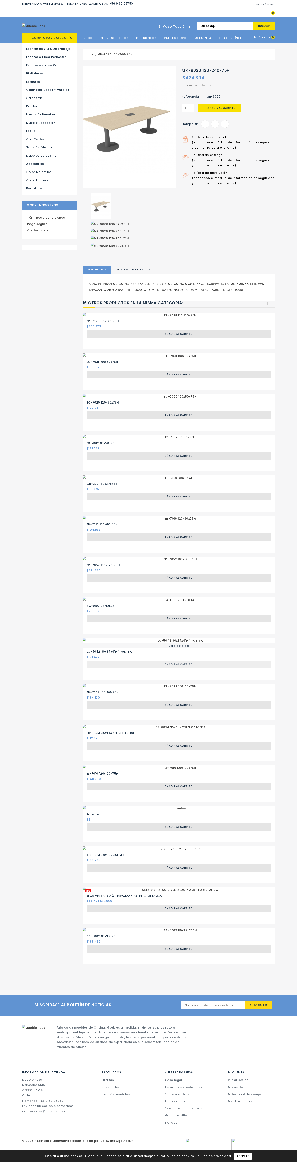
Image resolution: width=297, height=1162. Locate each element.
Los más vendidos (116, 1094)
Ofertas (108, 1080)
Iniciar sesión (238, 1080)
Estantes (33, 82)
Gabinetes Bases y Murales (47, 90)
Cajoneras (34, 98)
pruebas (93, 814)
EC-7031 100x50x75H (102, 362)
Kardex (31, 106)
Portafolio (34, 188)
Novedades (111, 1087)
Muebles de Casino (41, 156)
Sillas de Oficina (39, 147)
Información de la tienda (43, 1072)
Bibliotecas (35, 73)
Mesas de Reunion (40, 114)
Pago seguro (175, 38)
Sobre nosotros (114, 38)
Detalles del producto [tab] (133, 269)
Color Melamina (38, 172)
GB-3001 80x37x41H (102, 484)
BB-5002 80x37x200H (103, 936)
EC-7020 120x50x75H (103, 402)
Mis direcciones (240, 1101)
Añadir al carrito (219, 108)
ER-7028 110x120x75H (103, 321)
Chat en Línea (230, 38)
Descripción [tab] (97, 269)
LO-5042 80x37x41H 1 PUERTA (109, 652)
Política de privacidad (213, 1156)
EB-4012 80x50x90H (102, 443)
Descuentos (146, 38)
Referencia (190, 97)
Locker (31, 131)
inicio (87, 38)
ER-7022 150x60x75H (103, 692)
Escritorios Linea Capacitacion (50, 65)
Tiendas (171, 1123)
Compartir (205, 124)
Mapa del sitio (176, 1115)
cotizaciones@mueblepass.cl (45, 1111)
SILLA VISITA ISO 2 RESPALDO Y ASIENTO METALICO (125, 896)
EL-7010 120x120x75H (102, 774)
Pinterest (225, 124)
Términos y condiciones (46, 218)
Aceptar (242, 1156)
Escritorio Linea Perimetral (46, 57)
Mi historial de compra (246, 1094)
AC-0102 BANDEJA (101, 606)
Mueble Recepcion (40, 123)
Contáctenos (37, 230)
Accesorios (35, 164)
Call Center (35, 139)
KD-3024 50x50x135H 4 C (106, 855)
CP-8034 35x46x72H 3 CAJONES (111, 733)
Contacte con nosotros (183, 1108)
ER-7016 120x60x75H (102, 524)
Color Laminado (39, 180)
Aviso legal (173, 1080)
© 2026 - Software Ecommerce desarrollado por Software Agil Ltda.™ (77, 1141)
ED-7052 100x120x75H (103, 565)
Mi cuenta (203, 38)
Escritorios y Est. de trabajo (48, 49)
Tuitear (215, 124)
